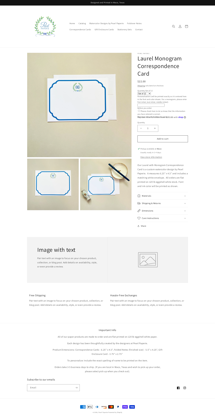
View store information (151, 157)
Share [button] (143, 226)
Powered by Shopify (115, 412)
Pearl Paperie (103, 412)
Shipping (141, 86)
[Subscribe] (76, 387)
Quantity (141, 122)
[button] (173, 26)
